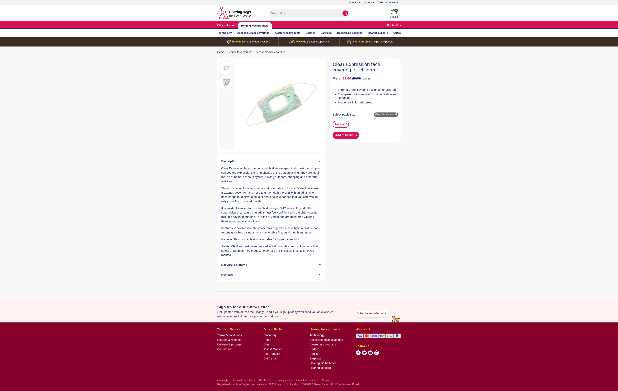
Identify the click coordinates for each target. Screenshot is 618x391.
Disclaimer (265, 380)
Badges (310, 33)
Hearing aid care (378, 33)
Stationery (269, 335)
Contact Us (394, 25)
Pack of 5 (340, 124)
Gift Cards (269, 358)
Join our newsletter (370, 313)
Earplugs (326, 33)
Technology (224, 33)
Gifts (266, 344)
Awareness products (287, 33)
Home (220, 52)
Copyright (222, 380)
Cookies (327, 380)
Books (314, 353)
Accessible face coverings (253, 33)
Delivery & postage (229, 344)
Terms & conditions (229, 335)
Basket (394, 13)
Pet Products (271, 353)
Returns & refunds (229, 339)
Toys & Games (272, 349)
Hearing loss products (254, 25)
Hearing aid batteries (349, 33)
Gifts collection (226, 25)
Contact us (224, 349)
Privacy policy (284, 380)
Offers (397, 33)
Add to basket (344, 135)
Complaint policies (307, 380)
